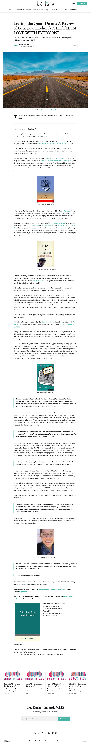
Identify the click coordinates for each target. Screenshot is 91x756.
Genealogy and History (40, 10)
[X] (35, 733)
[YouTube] (52, 733)
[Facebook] (38, 733)
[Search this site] (4, 3)
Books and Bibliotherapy (23, 10)
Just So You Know (56, 10)
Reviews (16, 19)
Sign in (73, 3)
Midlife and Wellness (71, 10)
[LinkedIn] (42, 733)
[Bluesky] (45, 733)
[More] (81, 9)
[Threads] (49, 733)
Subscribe (82, 3)
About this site (50, 741)
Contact (59, 741)
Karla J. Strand (24, 44)
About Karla (39, 741)
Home (10, 10)
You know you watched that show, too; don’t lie (55, 144)
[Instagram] (56, 733)
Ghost (85, 741)
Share (74, 45)
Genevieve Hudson (48, 322)
